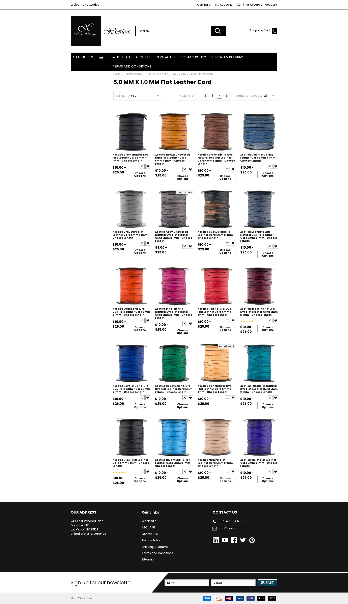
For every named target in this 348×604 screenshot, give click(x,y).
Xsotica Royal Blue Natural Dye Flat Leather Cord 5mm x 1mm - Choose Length (131, 389)
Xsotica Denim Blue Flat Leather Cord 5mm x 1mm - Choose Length (258, 157)
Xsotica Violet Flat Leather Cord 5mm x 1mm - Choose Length (258, 463)
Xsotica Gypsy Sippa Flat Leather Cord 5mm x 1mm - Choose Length (216, 235)
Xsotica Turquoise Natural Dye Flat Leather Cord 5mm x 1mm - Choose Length (259, 389)
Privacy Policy (193, 57)
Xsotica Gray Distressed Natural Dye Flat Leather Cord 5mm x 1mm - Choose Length (173, 236)
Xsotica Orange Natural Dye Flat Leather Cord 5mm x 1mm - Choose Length (131, 312)
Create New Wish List (147, 166)
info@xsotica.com (231, 528)
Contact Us (166, 57)
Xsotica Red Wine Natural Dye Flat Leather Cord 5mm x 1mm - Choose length (259, 312)
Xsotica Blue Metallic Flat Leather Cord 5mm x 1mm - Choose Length (173, 463)
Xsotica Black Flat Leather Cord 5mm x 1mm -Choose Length (131, 463)
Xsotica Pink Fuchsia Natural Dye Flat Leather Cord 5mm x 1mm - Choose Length (173, 313)
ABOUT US (143, 57)
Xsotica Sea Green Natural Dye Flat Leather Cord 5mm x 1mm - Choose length (174, 389)
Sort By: (121, 96)
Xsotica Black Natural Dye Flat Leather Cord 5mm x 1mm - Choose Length (130, 157)
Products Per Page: (249, 96)
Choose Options (140, 174)
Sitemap (148, 559)
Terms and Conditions (131, 66)
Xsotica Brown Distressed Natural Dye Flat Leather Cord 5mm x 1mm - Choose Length (216, 159)
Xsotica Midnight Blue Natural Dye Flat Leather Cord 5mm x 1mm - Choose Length (258, 236)
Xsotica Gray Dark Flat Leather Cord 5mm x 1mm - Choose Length (131, 235)
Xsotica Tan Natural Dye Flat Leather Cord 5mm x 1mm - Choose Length (214, 389)
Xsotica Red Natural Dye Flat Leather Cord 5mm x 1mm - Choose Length (214, 312)
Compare (204, 5)
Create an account (263, 5)
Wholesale (121, 57)
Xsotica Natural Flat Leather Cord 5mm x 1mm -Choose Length (216, 463)
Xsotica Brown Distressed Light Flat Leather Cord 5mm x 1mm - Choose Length (172, 159)
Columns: (187, 96)
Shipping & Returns (226, 57)
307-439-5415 (229, 521)
